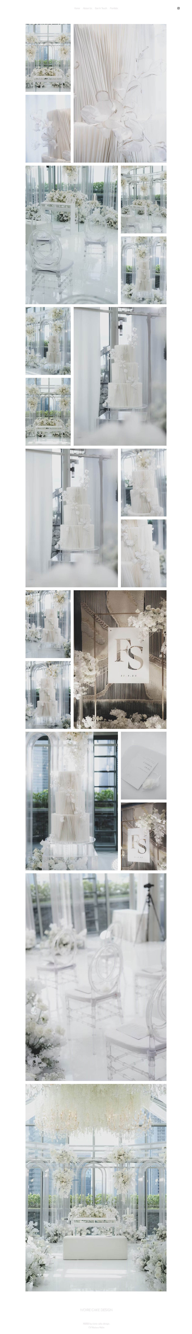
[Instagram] (178, 8)
